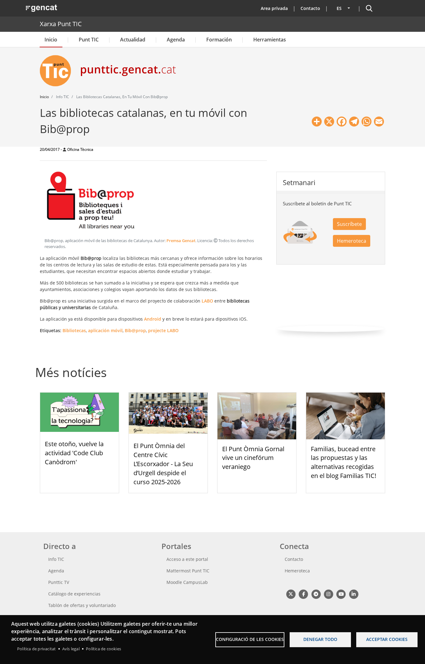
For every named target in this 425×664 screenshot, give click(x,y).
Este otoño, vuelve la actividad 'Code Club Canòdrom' (74, 453)
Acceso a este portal (187, 559)
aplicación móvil (105, 330)
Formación (219, 39)
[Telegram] (316, 593)
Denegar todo (320, 639)
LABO (207, 301)
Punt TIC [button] (89, 39)
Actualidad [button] (132, 39)
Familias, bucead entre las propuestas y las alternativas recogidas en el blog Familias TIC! (343, 462)
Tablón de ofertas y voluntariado (82, 605)
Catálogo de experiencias (74, 594)
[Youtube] (341, 593)
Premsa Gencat (180, 240)
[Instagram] (328, 593)
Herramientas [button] (269, 39)
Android (152, 319)
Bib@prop (135, 330)
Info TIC (56, 559)
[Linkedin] (353, 593)
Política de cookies (103, 649)
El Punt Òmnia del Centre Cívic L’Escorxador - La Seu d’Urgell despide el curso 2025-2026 (163, 464)
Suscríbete (349, 224)
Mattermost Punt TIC (187, 571)
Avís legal (71, 649)
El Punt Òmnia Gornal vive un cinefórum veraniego (253, 458)
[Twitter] (291, 593)
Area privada (274, 8)
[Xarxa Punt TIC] (58, 70)
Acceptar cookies (387, 639)
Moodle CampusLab (187, 582)
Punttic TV (58, 582)
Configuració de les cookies (250, 639)
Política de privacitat (36, 649)
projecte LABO (163, 330)
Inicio (50, 39)
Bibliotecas (74, 330)
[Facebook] (303, 593)
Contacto (310, 8)
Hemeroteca (351, 240)
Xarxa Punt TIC (61, 24)
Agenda (176, 39)
